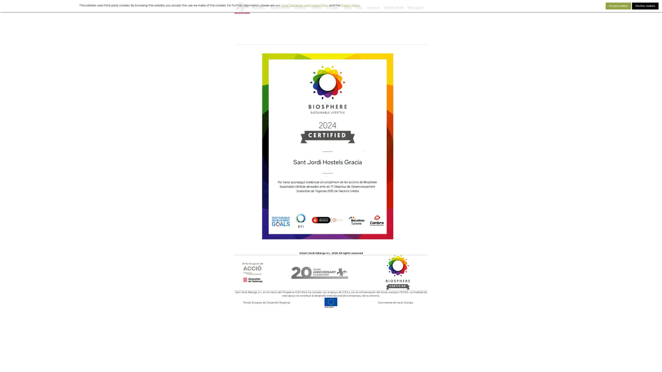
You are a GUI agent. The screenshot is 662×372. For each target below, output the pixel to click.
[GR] (331, 146)
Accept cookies (618, 5)
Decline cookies (645, 5)
